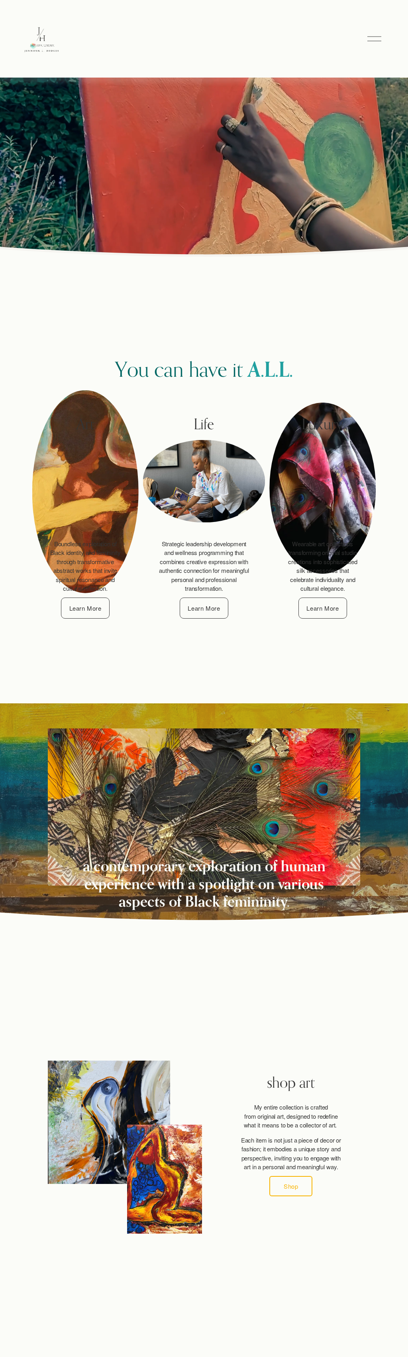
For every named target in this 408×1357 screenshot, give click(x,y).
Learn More (85, 608)
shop (291, 1186)
